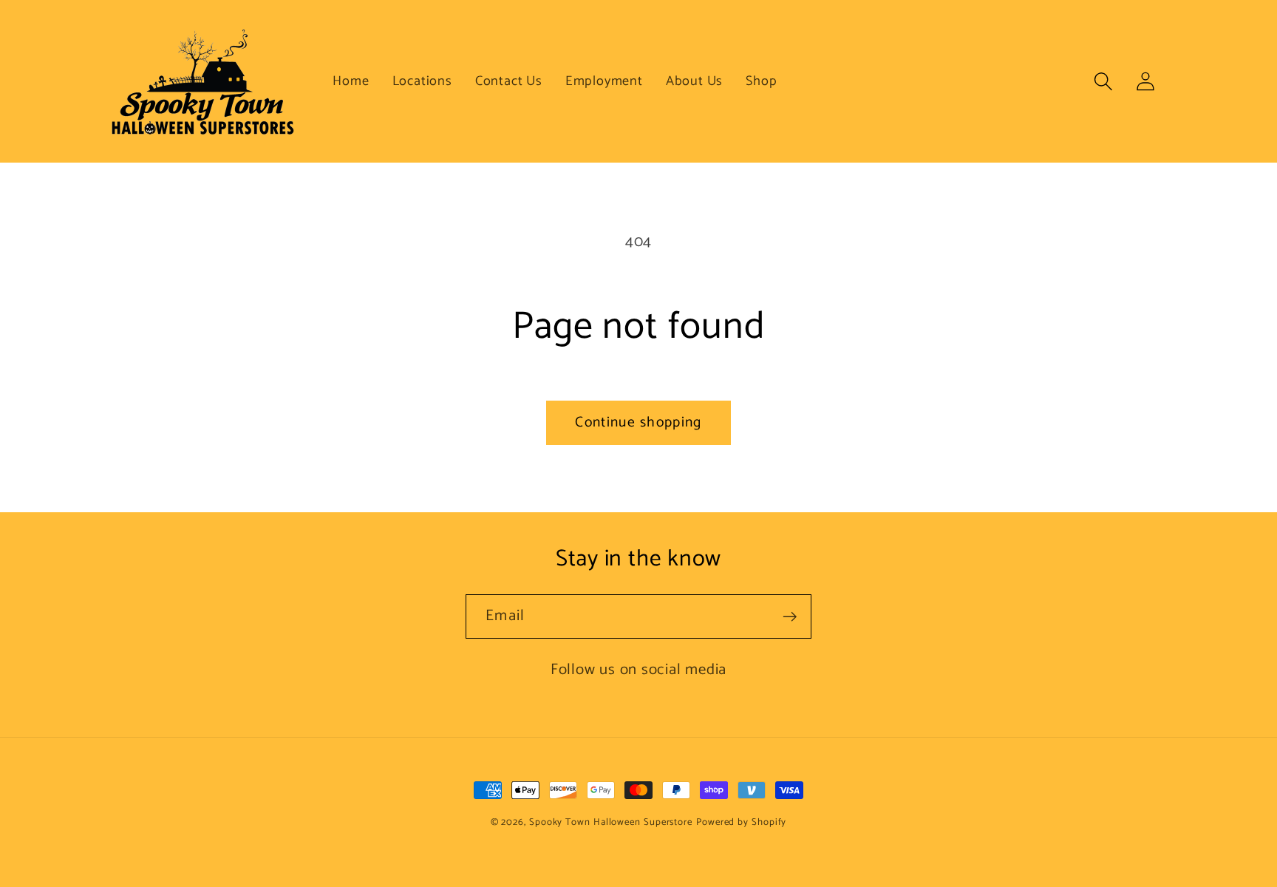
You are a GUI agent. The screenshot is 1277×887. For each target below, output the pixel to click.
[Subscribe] (790, 616)
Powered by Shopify (741, 822)
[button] (1104, 81)
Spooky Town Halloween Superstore (610, 822)
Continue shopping (638, 423)
